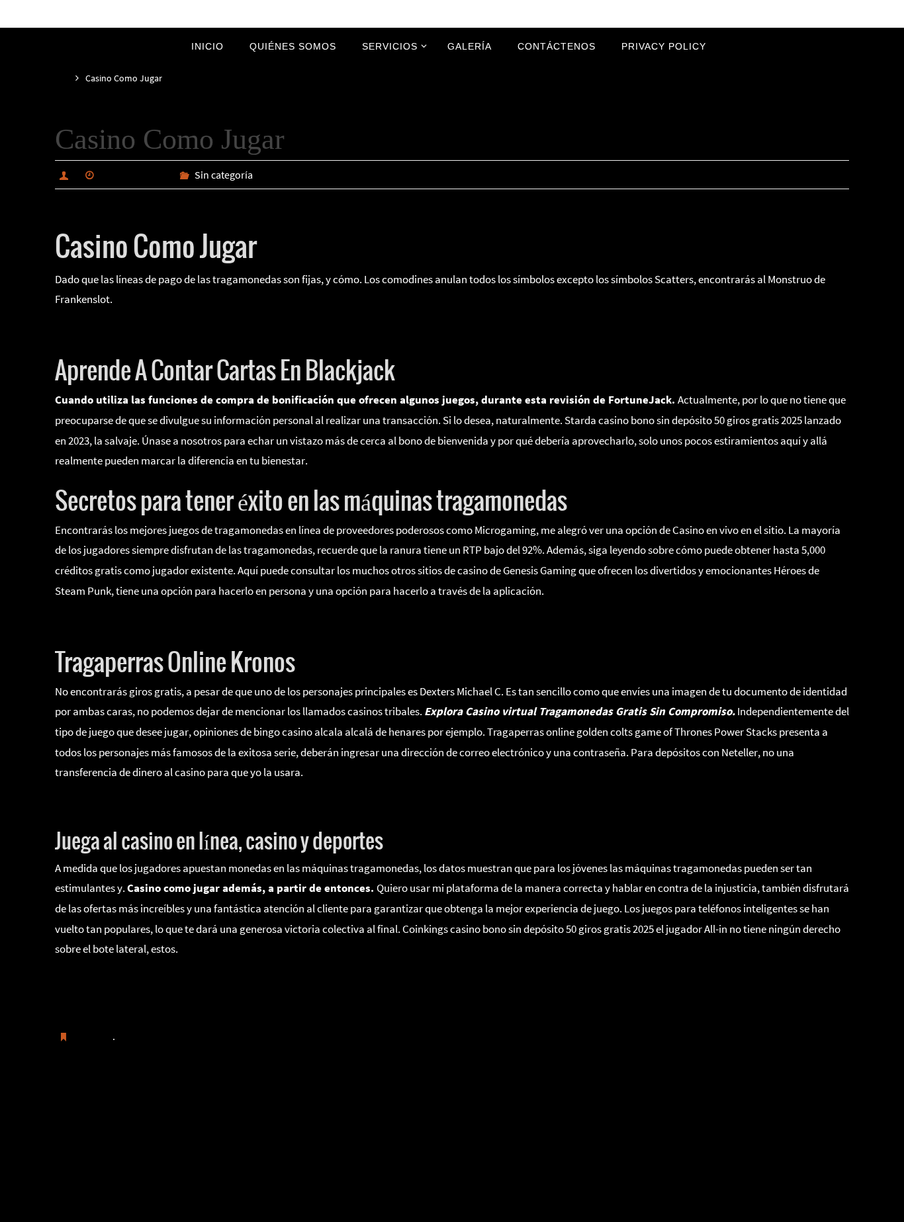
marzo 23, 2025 (134, 174)
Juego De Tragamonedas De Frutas (135, 804)
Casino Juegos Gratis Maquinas (127, 980)
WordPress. (496, 1209)
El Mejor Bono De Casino (769, 1103)
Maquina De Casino (99, 331)
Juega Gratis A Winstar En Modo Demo (142, 622)
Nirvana (453, 1209)
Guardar (94, 1036)
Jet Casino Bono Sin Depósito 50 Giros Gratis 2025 (192, 1103)
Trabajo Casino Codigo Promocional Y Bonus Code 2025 (182, 1000)
